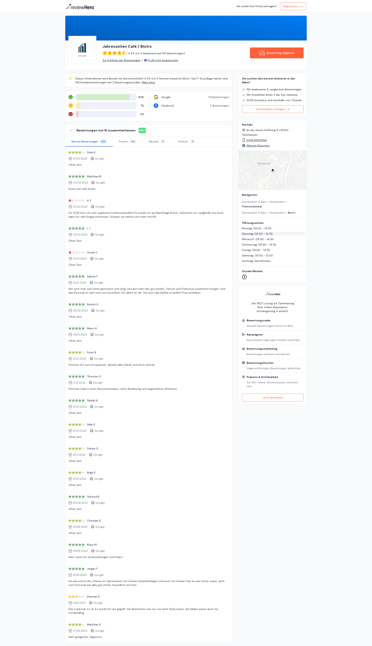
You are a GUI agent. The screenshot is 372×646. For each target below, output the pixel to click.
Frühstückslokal (252, 206)
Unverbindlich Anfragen (270, 109)
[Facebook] (244, 277)
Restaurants (277, 202)
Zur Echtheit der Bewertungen (121, 60)
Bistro (291, 212)
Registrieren (290, 6)
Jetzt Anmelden (273, 397)
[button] (272, 170)
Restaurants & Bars (254, 202)
